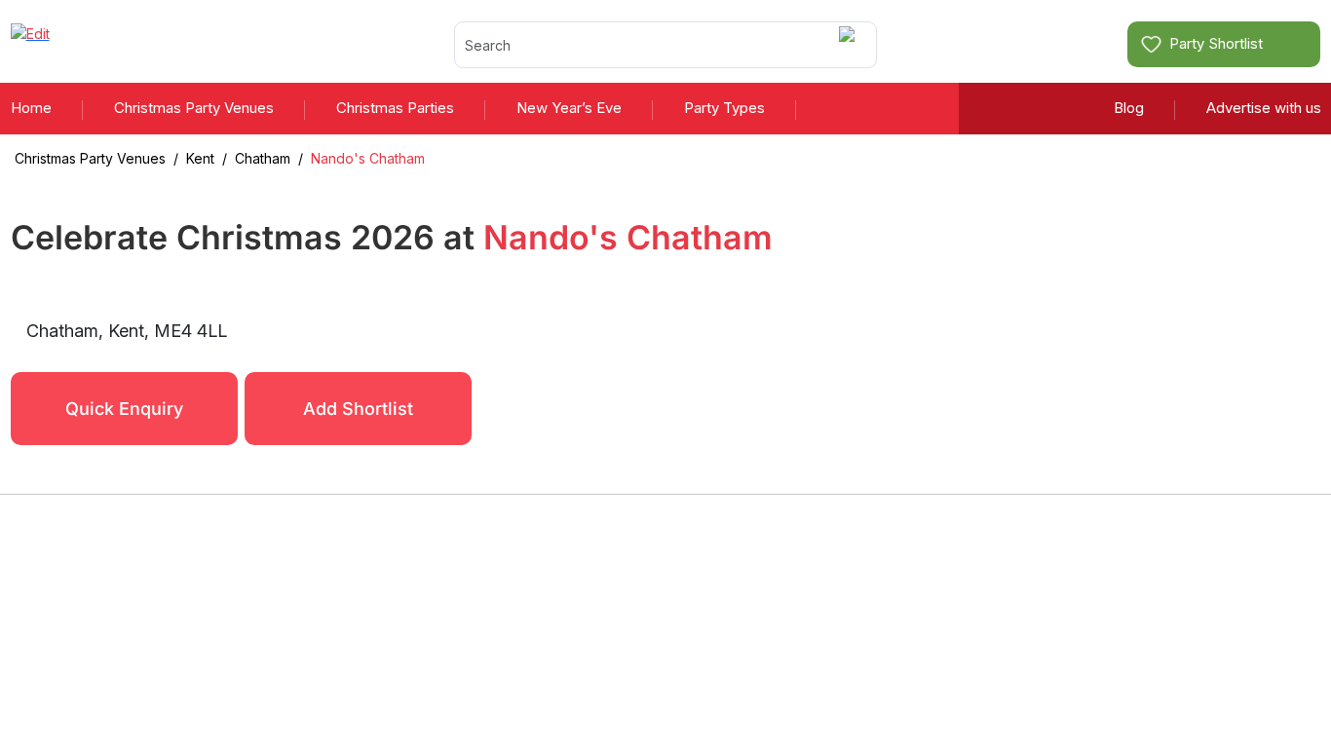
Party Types (724, 107)
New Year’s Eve (569, 107)
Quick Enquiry (124, 408)
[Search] (850, 44)
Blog (1129, 107)
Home (31, 107)
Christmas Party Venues (194, 107)
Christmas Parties (395, 107)
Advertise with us (1263, 107)
